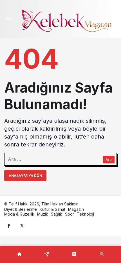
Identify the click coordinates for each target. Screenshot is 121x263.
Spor (69, 214)
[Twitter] (21, 225)
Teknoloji (85, 214)
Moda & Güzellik (19, 214)
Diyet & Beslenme (20, 209)
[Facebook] (8, 225)
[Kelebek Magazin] (66, 20)
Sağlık (56, 214)
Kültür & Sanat (52, 209)
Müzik (42, 214)
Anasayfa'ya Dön (25, 176)
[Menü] (8, 19)
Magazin (76, 209)
